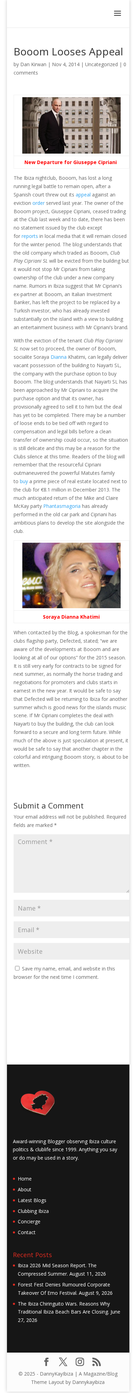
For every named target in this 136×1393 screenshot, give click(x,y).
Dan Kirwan (33, 64)
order (38, 203)
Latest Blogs (32, 1200)
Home (25, 1178)
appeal (83, 194)
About (24, 1189)
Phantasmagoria (62, 506)
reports (30, 236)
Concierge (29, 1221)
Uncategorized (101, 64)
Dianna (59, 357)
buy (24, 481)
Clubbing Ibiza (33, 1211)
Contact (27, 1232)
